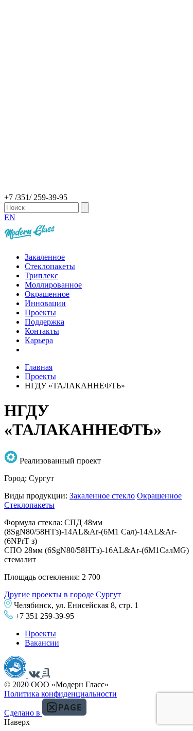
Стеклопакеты (50, 266)
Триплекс (41, 275)
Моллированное (53, 284)
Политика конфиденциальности (60, 693)
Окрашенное (47, 294)
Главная (38, 367)
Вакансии (42, 642)
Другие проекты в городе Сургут (62, 594)
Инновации (45, 303)
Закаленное (45, 257)
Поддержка (44, 321)
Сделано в (23, 712)
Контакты (42, 331)
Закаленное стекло (102, 495)
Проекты (40, 312)
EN (9, 217)
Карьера (39, 340)
